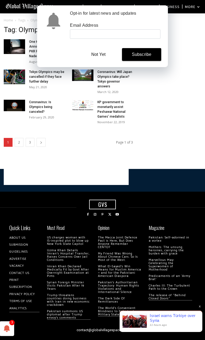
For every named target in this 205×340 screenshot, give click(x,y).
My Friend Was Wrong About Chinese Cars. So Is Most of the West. (118, 256)
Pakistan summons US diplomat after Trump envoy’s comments (65, 314)
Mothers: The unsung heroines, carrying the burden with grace (166, 250)
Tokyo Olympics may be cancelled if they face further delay (46, 76)
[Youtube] (117, 215)
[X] (110, 215)
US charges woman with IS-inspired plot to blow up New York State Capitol (68, 240)
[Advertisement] (66, 177)
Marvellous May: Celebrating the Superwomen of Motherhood (161, 264)
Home (8, 20)
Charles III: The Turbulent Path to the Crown (169, 287)
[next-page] (41, 142)
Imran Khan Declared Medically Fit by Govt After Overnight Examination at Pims (68, 271)
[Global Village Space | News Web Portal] (30, 6)
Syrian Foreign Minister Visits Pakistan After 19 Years (65, 285)
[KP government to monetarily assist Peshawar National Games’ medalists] (82, 105)
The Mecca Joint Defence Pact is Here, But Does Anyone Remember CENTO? (117, 242)
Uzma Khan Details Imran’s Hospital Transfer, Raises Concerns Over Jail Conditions (68, 255)
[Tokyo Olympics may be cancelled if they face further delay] (14, 76)
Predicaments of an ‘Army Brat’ (169, 277)
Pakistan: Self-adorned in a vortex (169, 239)
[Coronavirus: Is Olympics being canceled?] (14, 105)
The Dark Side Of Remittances (111, 300)
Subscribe (142, 54)
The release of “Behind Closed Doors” (167, 297)
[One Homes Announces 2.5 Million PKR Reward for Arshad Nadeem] (14, 46)
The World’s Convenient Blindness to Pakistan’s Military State (117, 311)
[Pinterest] (102, 215)
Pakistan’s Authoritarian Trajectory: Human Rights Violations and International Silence (118, 287)
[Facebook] (88, 215)
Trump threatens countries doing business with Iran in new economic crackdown (68, 300)
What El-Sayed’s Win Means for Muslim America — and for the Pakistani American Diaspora (119, 271)
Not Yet (98, 54)
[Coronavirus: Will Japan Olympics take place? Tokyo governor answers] (82, 75)
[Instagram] (95, 215)
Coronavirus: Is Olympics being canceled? (40, 107)
